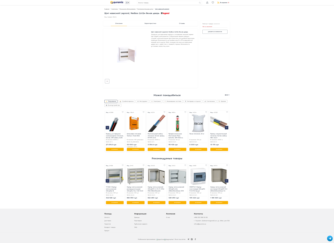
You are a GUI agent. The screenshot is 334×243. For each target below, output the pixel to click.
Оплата (107, 217)
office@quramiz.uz (200, 224)
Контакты (198, 214)
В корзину (115, 149)
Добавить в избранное (215, 31)
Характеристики (150, 23)
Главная (107, 9)
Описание (118, 23)
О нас (168, 217)
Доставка (107, 220)
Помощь (108, 214)
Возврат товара (109, 227)
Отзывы (182, 23)
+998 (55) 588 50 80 (201, 217)
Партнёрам (138, 220)
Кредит (106, 230)
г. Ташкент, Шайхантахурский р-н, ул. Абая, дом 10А (212, 220)
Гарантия (107, 224)
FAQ (135, 227)
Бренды (136, 217)
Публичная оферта (140, 224)
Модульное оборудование (128, 9)
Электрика (114, 9)
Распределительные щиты (145, 9)
